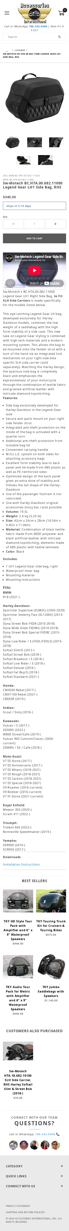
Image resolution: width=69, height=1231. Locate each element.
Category (14, 1166)
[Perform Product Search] (59, 36)
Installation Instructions (21, 864)
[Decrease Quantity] (13, 224)
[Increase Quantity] (55, 224)
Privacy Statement (18, 1206)
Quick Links (16, 1176)
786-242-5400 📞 (47, 1134)
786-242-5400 (38, 26)
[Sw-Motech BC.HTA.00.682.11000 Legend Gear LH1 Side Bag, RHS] (34, 100)
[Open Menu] (7, 13)
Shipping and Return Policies (25, 1212)
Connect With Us (20, 1186)
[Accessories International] (34, 13)
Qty (5, 216)
